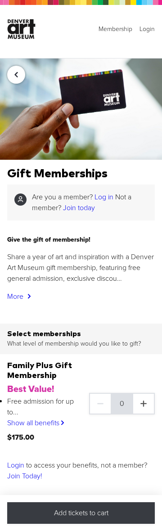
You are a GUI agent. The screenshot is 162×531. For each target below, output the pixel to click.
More (16, 296)
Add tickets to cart (81, 513)
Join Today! (24, 476)
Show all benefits (34, 423)
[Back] (16, 75)
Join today (79, 207)
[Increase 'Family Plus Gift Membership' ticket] (144, 403)
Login (15, 465)
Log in (103, 197)
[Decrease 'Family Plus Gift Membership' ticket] (100, 403)
